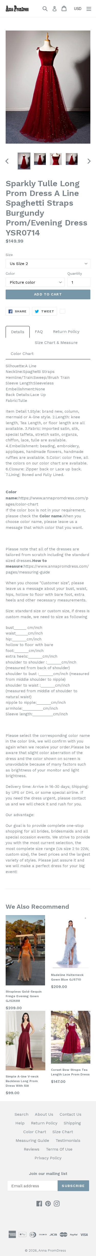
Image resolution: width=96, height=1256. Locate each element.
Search (21, 1114)
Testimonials (68, 1140)
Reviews (31, 1149)
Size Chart (62, 1131)
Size (9, 255)
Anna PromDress (52, 1250)
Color (10, 273)
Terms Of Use (59, 1149)
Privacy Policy (48, 1157)
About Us (44, 1114)
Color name (50, 516)
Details (17, 331)
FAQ (39, 331)
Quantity (74, 273)
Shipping (72, 1123)
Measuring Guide (32, 1140)
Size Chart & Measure (56, 342)
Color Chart (22, 353)
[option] (24, 161)
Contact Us (70, 1114)
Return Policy (66, 331)
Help (20, 1123)
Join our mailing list (48, 1173)
